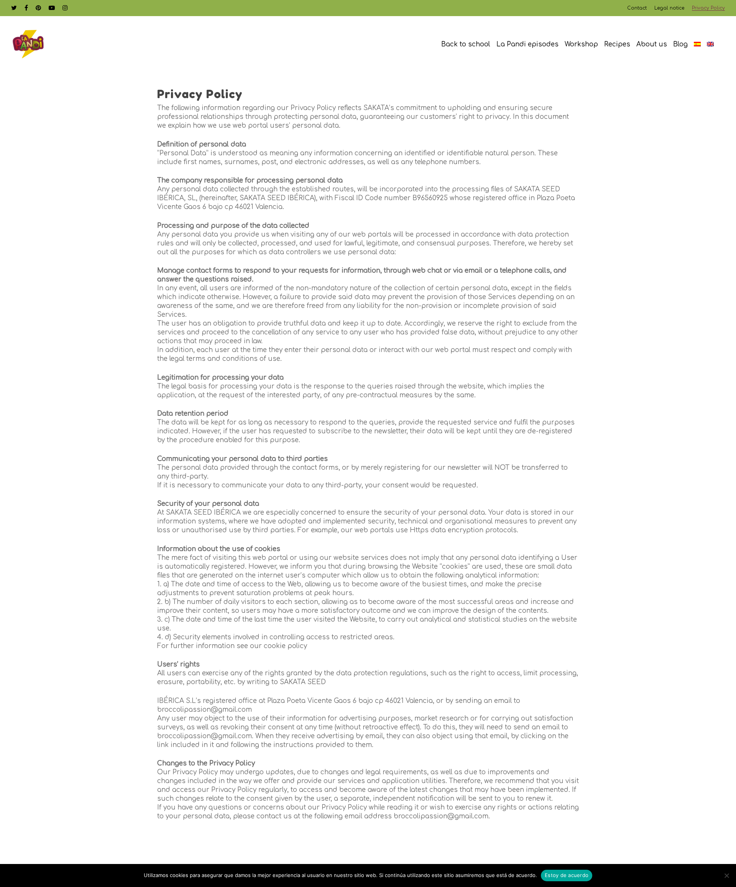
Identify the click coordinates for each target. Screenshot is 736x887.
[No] (726, 875)
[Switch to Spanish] (697, 44)
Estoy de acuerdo (566, 875)
